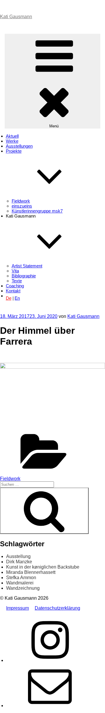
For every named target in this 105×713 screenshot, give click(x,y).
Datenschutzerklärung (57, 608)
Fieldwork (21, 200)
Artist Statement (27, 265)
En (17, 298)
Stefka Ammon (21, 577)
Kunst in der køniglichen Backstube (42, 566)
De (8, 298)
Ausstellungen (19, 146)
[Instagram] (50, 660)
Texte (17, 280)
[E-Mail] (50, 705)
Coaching (15, 285)
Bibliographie (24, 275)
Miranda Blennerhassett (30, 572)
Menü (54, 126)
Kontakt (13, 290)
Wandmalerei (20, 582)
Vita (15, 270)
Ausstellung (18, 556)
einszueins (22, 205)
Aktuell (12, 136)
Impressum (17, 608)
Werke (12, 141)
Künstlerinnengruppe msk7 (37, 210)
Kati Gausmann (16, 16)
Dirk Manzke (19, 561)
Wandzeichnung (23, 588)
